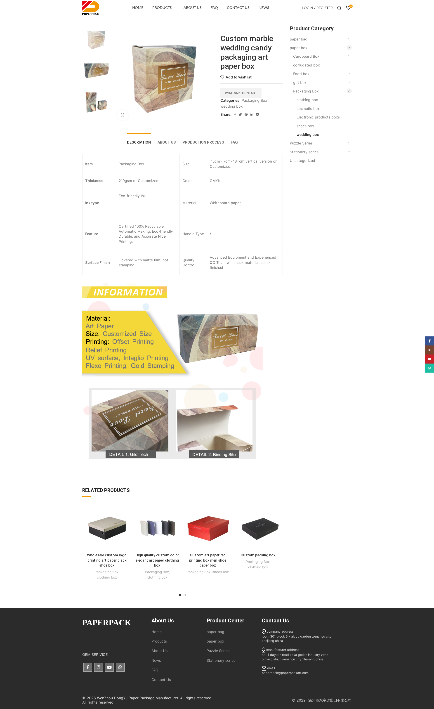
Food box (301, 73)
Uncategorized (302, 160)
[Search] (339, 7)
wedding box (231, 106)
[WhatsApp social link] (120, 667)
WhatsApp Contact (241, 93)
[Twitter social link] (240, 114)
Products (159, 641)
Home (156, 631)
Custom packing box (258, 555)
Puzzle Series (301, 143)
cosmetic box (308, 108)
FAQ (154, 670)
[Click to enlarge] (122, 115)
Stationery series (304, 152)
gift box (300, 82)
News (156, 660)
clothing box (107, 577)
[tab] (139, 140)
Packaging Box (254, 100)
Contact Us (161, 679)
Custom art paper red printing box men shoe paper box (207, 560)
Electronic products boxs (318, 117)
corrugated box (306, 65)
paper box (298, 47)
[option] (96, 38)
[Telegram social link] (257, 114)
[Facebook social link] (235, 114)
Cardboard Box (306, 56)
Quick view (128, 519)
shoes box (220, 572)
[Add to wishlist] (128, 509)
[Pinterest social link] (246, 114)
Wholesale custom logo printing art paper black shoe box (107, 560)
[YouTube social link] (109, 667)
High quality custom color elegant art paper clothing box (157, 560)
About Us (159, 650)
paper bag (298, 39)
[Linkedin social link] (252, 114)
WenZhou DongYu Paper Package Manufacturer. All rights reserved (154, 698)
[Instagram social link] (98, 667)
